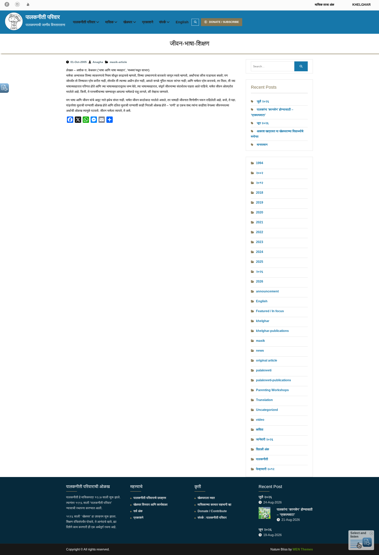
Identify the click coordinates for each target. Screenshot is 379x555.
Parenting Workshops (272, 390)
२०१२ (259, 182)
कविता (259, 429)
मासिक (109, 22)
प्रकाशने (147, 22)
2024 (259, 252)
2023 (259, 242)
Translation (264, 400)
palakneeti (263, 370)
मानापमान (262, 144)
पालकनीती (262, 459)
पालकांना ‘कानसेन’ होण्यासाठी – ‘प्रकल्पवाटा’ (294, 512)
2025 (259, 261)
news (260, 350)
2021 (259, 222)
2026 (259, 281)
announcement (267, 291)
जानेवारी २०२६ (264, 439)
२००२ (259, 173)
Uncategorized (267, 409)
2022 (259, 232)
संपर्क (162, 22)
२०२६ (259, 271)
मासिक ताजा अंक (324, 4)
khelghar (262, 321)
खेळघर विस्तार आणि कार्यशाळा (150, 504)
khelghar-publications (272, 330)
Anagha (98, 62)
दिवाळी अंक (262, 449)
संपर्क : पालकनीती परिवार (212, 517)
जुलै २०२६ (263, 101)
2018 (259, 192)
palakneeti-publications (273, 380)
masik (260, 340)
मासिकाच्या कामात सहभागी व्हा (214, 504)
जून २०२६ (263, 123)
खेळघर (127, 22)
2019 (259, 202)
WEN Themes (303, 549)
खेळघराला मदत (206, 498)
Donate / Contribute (212, 511)
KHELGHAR (361, 4)
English (182, 22)
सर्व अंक (138, 511)
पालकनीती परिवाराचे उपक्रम (149, 498)
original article (266, 360)
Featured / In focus (270, 311)
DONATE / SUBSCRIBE (224, 21)
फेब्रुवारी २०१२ (265, 469)
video (260, 419)
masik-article (118, 62)
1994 (259, 163)
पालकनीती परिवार (43, 17)
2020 (259, 212)
